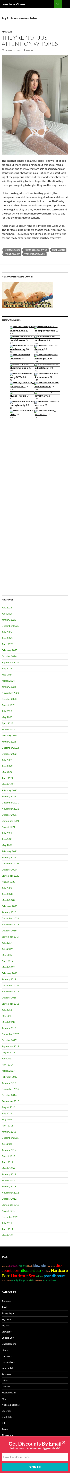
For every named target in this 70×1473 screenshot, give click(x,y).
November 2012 (10, 1192)
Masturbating (9, 1392)
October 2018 (9, 997)
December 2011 (10, 1217)
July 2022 (7, 759)
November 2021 (10, 808)
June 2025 (7, 638)
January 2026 (9, 619)
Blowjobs (7, 1331)
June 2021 (7, 839)
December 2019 (10, 918)
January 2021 (9, 857)
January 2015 (9, 1149)
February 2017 (9, 1076)
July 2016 (7, 1113)
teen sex (38, 1280)
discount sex (31, 1270)
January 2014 (9, 1174)
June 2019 (7, 948)
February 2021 (9, 851)
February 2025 (9, 650)
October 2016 (9, 1095)
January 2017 (9, 1082)
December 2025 (10, 625)
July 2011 (7, 1223)
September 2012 (10, 1204)
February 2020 (9, 906)
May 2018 (7, 1015)
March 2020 (8, 900)
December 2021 (10, 802)
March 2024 (8, 680)
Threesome (7, 1435)
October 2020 (9, 869)
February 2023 (9, 735)
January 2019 (9, 979)
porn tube (6, 1280)
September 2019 (10, 936)
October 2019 (9, 930)
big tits (23, 1265)
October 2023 (9, 698)
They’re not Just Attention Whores (30, 40)
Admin (29, 50)
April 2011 (7, 1229)
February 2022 (9, 790)
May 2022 (7, 772)
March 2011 (8, 1235)
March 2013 (8, 1180)
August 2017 (8, 1052)
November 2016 (10, 1089)
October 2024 (9, 656)
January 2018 (9, 1028)
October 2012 (9, 1198)
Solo (4, 1423)
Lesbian (6, 1386)
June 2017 (7, 1058)
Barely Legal (8, 1313)
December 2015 (10, 1137)
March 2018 (8, 1021)
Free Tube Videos (13, 4)
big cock (13, 1265)
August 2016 (8, 1107)
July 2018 (7, 1009)
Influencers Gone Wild (35, 250)
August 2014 (8, 1156)
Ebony (5, 1349)
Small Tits (7, 1416)
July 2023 (7, 711)
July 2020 (7, 887)
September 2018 (10, 1003)
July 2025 (7, 631)
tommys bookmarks (34, 254)
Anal (4, 1307)
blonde (30, 1266)
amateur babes (12, 250)
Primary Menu (66, 4)
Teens (5, 1429)
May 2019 (7, 954)
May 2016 (7, 1119)
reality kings (18, 1280)
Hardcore (7, 1355)
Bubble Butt (8, 1337)
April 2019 (7, 961)
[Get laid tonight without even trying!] (27, 294)
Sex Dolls (6, 1410)
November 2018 (10, 991)
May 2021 (7, 845)
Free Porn (46, 1271)
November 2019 (10, 924)
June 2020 (7, 894)
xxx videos (49, 1280)
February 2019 (9, 973)
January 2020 (9, 912)
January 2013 (9, 1186)
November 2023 (10, 692)
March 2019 (8, 967)
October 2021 (9, 814)
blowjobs (39, 1265)
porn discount (12, 254)
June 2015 (7, 1143)
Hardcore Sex (23, 1275)
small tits (30, 1280)
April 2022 (7, 778)
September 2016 (10, 1101)
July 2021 (7, 833)
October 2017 (9, 1040)
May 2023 (7, 717)
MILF (4, 1398)
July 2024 (7, 668)
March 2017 (8, 1070)
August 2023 (8, 705)
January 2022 (9, 796)
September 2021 (10, 820)
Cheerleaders (9, 1343)
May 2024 (7, 674)
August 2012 (8, 1210)
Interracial (7, 1368)
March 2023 (8, 729)
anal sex (5, 1266)
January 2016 (9, 1131)
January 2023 (9, 741)
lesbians (39, 1276)
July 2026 (7, 607)
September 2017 (10, 1046)
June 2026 (7, 613)
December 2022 (10, 747)
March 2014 (8, 1168)
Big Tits (6, 1325)
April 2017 (7, 1064)
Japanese (6, 1374)
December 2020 (10, 863)
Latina (5, 1380)
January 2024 (9, 686)
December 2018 (10, 985)
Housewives (8, 1362)
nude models (58, 250)
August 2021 (8, 826)
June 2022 (7, 766)
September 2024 (10, 662)
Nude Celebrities (11, 1404)
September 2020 (10, 875)
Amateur (7, 31)
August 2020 (8, 881)
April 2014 (7, 1162)
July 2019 (7, 942)
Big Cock (6, 1319)
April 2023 (7, 723)
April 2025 (7, 644)
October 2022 (9, 753)
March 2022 (8, 784)
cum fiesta (51, 1266)
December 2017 (10, 1034)
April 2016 (7, 1125)
